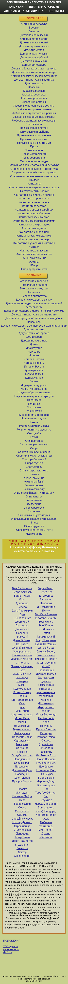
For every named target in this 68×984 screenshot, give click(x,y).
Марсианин (46, 696)
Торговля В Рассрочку (46, 750)
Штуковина (46, 595)
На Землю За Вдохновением (22, 727)
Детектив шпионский (34, 61)
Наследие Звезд (22, 737)
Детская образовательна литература (34, 68)
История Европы (34, 362)
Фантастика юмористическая (34, 254)
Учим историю (34, 485)
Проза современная (34, 157)
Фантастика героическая (34, 198)
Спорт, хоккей (34, 466)
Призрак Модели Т (22, 783)
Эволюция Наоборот (45, 601)
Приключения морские (34, 139)
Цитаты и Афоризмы (44, 6)
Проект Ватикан (46, 729)
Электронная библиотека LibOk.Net (34, 2)
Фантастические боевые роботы (34, 194)
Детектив (34, 31)
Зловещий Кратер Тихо (22, 668)
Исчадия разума (46, 673)
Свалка (46, 740)
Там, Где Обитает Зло (45, 794)
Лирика (34, 381)
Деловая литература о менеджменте (34, 314)
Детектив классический (34, 42)
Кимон (22, 684)
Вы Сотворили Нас (46, 787)
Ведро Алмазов (22, 592)
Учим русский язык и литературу (34, 492)
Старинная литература (34, 161)
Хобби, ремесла (34, 507)
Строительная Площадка (22, 831)
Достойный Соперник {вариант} (22, 633)
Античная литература (34, 24)
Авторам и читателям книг (24, 11)
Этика (34, 522)
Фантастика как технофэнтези (34, 235)
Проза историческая (34, 154)
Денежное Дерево (22, 605)
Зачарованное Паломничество (22, 653)
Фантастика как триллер (34, 239)
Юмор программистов (34, 269)
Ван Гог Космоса (22, 588)
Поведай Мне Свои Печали (22, 761)
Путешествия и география (34, 414)
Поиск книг (16, 6)
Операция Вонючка (22, 750)
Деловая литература (34, 296)
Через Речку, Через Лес (45, 590)
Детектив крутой (34, 50)
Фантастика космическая (34, 217)
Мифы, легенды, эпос (34, 388)
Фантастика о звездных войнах (34, 209)
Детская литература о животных (34, 79)
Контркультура (34, 377)
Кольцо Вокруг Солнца (22, 694)
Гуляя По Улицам (45, 644)
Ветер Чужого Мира (22, 597)
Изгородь (22, 677)
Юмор (34, 265)
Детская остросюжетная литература (34, 72)
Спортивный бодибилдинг (34, 452)
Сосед (22, 807)
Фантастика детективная (34, 202)
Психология (34, 407)
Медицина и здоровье (34, 385)
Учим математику (34, 489)
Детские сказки (34, 83)
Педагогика (34, 400)
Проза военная (34, 150)
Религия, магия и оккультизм (34, 429)
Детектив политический (34, 53)
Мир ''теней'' (45, 829)
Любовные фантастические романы (34, 120)
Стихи (34, 437)
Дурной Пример (22, 647)
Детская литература (34, 64)
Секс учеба (34, 433)
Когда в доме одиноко (46, 679)
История (34, 355)
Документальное (34, 329)
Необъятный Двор (46, 720)
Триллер (34, 180)
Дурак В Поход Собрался (22, 642)
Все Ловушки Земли (46, 631)
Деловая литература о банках (34, 299)
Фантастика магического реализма (34, 220)
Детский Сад (46, 647)
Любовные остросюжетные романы (34, 113)
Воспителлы (45, 621)
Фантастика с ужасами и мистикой (34, 243)
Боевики (34, 27)
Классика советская (34, 94)
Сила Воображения (22, 802)
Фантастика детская (34, 206)
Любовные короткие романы (34, 109)
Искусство (34, 351)
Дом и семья (34, 336)
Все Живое (46, 625)
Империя (22, 681)
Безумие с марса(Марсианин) (46, 802)
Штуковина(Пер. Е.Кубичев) (46, 765)
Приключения (34, 124)
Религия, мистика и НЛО (34, 426)
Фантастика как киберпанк (34, 213)
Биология (34, 292)
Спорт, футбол (34, 463)
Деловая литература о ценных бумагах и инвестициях (34, 325)
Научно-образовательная (34, 392)
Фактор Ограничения (22, 854)
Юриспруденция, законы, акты (34, 529)
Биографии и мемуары (34, 288)
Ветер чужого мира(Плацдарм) (46, 809)
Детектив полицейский (34, 57)
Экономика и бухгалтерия (34, 515)
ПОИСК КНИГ (11, 940)
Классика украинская (34, 98)
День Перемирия (22, 610)
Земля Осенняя (46, 662)
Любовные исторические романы (34, 105)
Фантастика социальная (34, 232)
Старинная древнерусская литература (34, 168)
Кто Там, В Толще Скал (22, 701)
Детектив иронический (34, 35)
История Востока (34, 359)
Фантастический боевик (34, 191)
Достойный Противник (22, 623)
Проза (34, 146)
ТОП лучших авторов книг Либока (11, 949)
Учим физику (34, 496)
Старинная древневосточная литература (34, 165)
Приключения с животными (34, 142)
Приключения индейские (34, 131)
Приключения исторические (34, 135)
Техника (34, 474)
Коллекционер (22, 688)
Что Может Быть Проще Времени (46, 757)
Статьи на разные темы (34, 470)
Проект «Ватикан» (45, 835)
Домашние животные (34, 340)
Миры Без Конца (46, 714)
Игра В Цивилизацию (45, 668)
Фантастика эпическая (34, 250)
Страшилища (22, 826)
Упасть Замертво (22, 840)
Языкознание (34, 533)
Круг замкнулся (46, 692)
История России (34, 366)
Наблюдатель (22, 733)
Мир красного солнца (46, 709)
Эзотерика (34, 511)
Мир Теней (22, 710)
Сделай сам (46, 744)
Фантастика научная (34, 228)
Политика (34, 403)
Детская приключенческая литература (34, 76)
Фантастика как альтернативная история (34, 187)
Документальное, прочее (34, 333)
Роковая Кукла (46, 737)
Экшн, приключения (34, 258)
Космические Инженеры (46, 686)
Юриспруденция (34, 526)
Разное (34, 422)
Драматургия (34, 348)
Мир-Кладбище (46, 781)
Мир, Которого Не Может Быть (22, 716)
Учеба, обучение (34, 478)
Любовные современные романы (34, 116)
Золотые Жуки (22, 673)
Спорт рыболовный (34, 459)
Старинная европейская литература (34, 172)
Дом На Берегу (46, 651)
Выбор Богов (46, 777)
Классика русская (34, 90)
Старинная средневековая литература (34, 176)
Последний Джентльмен (22, 776)
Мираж (22, 722)
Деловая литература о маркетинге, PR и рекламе (34, 310)
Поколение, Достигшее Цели (22, 768)
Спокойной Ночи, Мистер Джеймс (22, 820)
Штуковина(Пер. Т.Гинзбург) (46, 772)
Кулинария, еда (34, 370)
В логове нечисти (45, 618)
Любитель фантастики (46, 824)
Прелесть (46, 725)
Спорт (34, 448)
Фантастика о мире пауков (34, 224)
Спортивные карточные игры (34, 455)
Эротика (34, 261)
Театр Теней (22, 837)
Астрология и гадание (34, 284)
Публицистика (34, 411)
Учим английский (34, 481)
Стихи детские (34, 440)
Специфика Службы (22, 813)
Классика (34, 87)
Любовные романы (34, 102)
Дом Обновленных (22, 616)
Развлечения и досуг (34, 418)
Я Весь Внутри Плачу (46, 609)
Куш (22, 707)
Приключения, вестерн (34, 127)
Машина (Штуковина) (45, 701)
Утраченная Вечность (22, 846)
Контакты (56, 11)
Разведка (46, 733)
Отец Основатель (22, 755)
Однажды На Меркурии (22, 742)
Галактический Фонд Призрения (46, 638)
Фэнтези (34, 246)
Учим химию (34, 500)
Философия (34, 504)
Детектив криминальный (34, 46)
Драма (34, 344)
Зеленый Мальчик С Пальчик (22, 660)
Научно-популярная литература (34, 396)
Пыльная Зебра (22, 796)
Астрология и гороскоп (34, 281)
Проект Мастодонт (22, 791)
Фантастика (34, 183)
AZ (56, 543)
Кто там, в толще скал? (46, 816)
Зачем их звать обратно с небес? (46, 657)
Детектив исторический (34, 38)
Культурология (34, 373)
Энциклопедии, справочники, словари (34, 518)
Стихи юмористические (34, 444)
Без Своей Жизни (46, 614)
